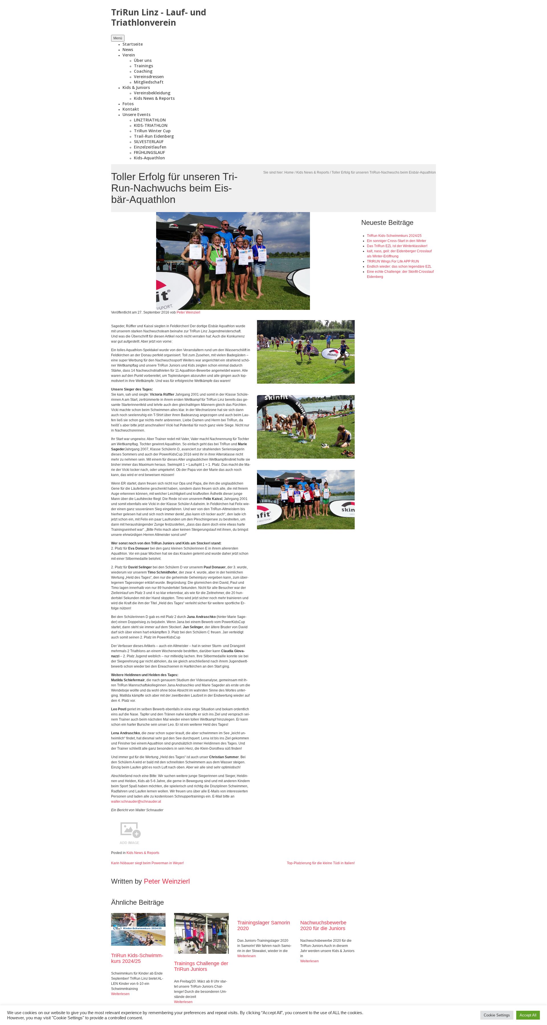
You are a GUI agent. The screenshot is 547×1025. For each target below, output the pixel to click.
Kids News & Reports (154, 98)
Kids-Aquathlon (149, 157)
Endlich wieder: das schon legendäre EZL (399, 267)
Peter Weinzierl (188, 312)
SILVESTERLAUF (149, 141)
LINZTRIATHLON (150, 120)
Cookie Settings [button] (497, 1015)
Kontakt (131, 109)
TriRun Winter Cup (152, 130)
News (128, 49)
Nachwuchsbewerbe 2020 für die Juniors (323, 925)
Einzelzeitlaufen (150, 147)
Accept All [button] (528, 1015)
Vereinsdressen (149, 76)
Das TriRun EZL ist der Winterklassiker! (397, 246)
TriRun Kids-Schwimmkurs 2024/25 (137, 958)
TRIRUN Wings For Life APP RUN (393, 261)
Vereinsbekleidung (152, 92)
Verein (129, 55)
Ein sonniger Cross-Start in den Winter (396, 241)
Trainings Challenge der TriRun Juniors (201, 966)
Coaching (143, 71)
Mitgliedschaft (149, 82)
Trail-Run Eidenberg (154, 136)
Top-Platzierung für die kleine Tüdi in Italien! (321, 863)
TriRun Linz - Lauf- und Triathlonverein (158, 17)
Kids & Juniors (136, 87)
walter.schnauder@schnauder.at (136, 802)
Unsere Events (136, 114)
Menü (117, 38)
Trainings (143, 65)
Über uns (143, 60)
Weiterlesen (120, 994)
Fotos (128, 103)
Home (289, 172)
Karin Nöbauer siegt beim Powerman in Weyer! (147, 863)
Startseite (133, 44)
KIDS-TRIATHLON (151, 125)
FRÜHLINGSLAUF (149, 152)
